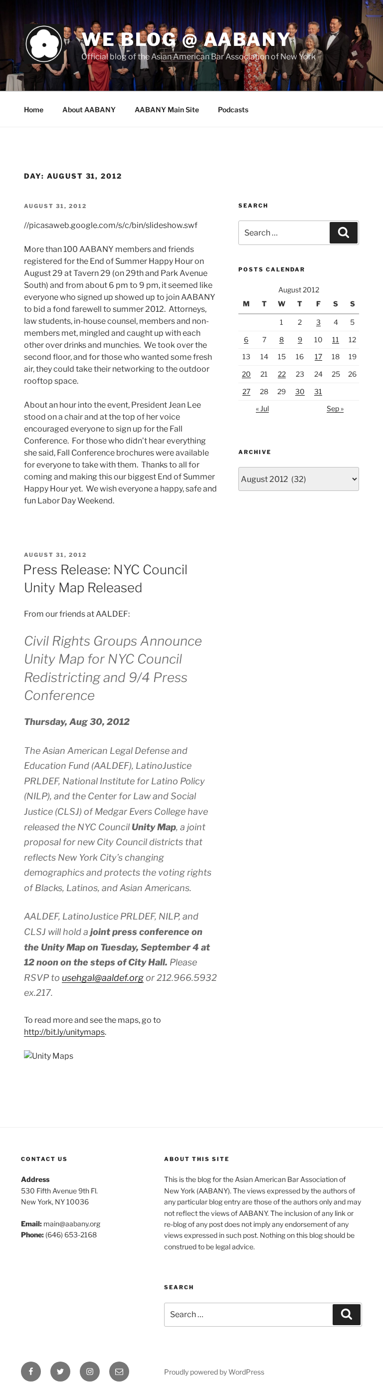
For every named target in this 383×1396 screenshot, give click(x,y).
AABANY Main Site (167, 109)
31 (318, 391)
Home (33, 109)
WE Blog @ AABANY (186, 39)
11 (335, 339)
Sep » (335, 408)
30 (300, 391)
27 (246, 391)
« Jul (262, 408)
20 (246, 374)
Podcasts (233, 109)
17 (318, 356)
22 (282, 374)
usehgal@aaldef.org (103, 977)
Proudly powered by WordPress (214, 1372)
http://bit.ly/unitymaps (64, 1032)
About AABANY (89, 109)
